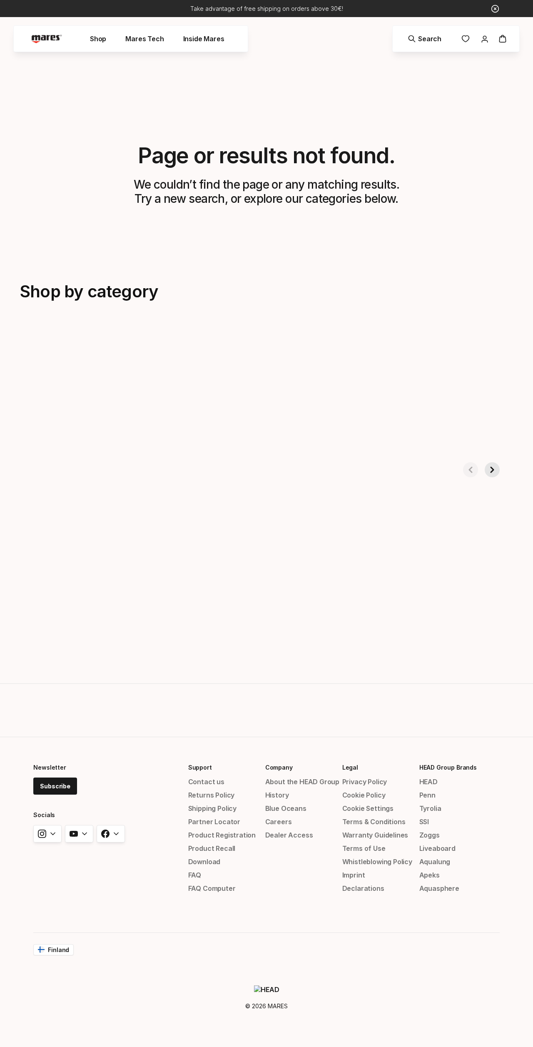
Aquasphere (439, 888)
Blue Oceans (285, 808)
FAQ (194, 875)
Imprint (353, 875)
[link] (465, 38)
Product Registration (222, 835)
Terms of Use (364, 848)
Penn (427, 795)
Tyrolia (430, 808)
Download (204, 862)
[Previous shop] (470, 469)
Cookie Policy (364, 795)
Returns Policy (211, 795)
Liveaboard (437, 848)
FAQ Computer (212, 888)
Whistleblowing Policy (377, 862)
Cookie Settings (368, 808)
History (277, 795)
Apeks (429, 875)
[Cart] (502, 38)
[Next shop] (492, 469)
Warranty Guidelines (375, 835)
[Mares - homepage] (46, 39)
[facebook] (111, 834)
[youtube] (79, 834)
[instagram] (47, 834)
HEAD (428, 782)
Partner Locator (214, 822)
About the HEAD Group (302, 782)
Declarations (363, 888)
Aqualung (435, 862)
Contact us (206, 782)
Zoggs (429, 835)
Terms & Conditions (374, 822)
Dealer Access (289, 835)
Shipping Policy (212, 808)
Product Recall (212, 848)
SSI (424, 822)
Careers (278, 822)
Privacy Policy (364, 782)
